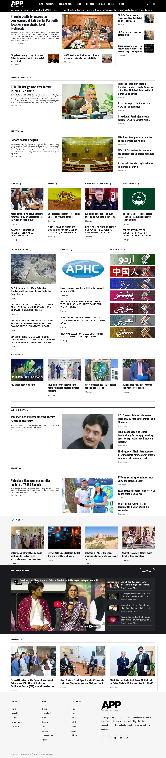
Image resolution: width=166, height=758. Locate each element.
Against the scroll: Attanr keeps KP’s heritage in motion (137, 554)
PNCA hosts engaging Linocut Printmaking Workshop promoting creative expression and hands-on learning (135, 437)
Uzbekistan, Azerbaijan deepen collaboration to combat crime (134, 118)
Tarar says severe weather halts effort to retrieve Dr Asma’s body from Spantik (130, 48)
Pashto (73, 713)
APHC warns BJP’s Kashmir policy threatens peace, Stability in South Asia (82, 320)
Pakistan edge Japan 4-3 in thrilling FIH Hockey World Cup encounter (133, 507)
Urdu (73, 708)
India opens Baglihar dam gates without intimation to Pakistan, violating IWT (81, 304)
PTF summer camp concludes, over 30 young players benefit (135, 479)
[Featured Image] (87, 31)
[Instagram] (109, 737)
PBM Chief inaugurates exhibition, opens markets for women (135, 138)
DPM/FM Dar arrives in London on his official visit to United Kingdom (130, 18)
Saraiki (73, 726)
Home (14, 708)
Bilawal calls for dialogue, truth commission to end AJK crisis (81, 335)
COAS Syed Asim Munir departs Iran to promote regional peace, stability (81, 57)
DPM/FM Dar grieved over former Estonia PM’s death (31, 88)
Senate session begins (24, 139)
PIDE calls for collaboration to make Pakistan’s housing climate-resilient (64, 387)
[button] (55, 4)
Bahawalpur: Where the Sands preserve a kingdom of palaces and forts (101, 556)
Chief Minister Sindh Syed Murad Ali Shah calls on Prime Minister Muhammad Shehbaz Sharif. (82, 681)
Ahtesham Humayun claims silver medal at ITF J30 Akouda (31, 482)
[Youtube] (115, 737)
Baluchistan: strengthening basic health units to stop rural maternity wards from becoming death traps (26, 557)
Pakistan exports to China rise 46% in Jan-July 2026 (134, 104)
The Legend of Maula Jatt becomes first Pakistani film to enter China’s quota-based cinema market (136, 455)
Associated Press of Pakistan (129, 588)
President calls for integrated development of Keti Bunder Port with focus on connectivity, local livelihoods (34, 22)
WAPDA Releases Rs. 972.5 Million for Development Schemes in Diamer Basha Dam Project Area (31, 291)
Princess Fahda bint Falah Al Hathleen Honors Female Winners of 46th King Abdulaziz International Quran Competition (136, 88)
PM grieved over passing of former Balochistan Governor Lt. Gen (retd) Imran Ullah (27, 58)
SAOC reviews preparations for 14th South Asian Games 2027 (136, 492)
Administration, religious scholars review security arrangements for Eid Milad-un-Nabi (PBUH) (27, 216)
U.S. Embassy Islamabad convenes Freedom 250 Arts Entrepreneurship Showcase (136, 418)
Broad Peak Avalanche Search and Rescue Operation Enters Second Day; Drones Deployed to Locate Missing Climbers (32, 324)
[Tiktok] (126, 737)
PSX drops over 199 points (23, 384)
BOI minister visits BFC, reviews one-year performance (137, 386)
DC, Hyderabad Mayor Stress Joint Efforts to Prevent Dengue (64, 215)
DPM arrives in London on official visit (129, 33)
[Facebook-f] (103, 737)
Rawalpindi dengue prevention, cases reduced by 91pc (22, 233)
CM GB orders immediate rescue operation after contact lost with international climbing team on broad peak (33, 341)
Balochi (74, 722)
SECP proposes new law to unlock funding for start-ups (100, 386)
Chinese (74, 735)
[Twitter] (121, 737)
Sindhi (73, 717)
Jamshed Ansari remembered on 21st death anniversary (33, 419)
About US (15, 713)
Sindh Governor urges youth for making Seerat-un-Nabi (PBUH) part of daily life (64, 231)
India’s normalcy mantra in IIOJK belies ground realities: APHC (82, 289)
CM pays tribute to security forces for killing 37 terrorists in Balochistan (137, 234)
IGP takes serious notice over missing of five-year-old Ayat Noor (101, 215)
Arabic (73, 731)
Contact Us (16, 726)
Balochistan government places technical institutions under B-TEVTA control (137, 216)
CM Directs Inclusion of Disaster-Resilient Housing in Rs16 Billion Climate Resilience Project (32, 307)
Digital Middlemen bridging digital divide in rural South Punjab (64, 554)
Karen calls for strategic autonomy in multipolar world (136, 164)
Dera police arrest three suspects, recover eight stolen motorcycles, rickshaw (100, 231)
